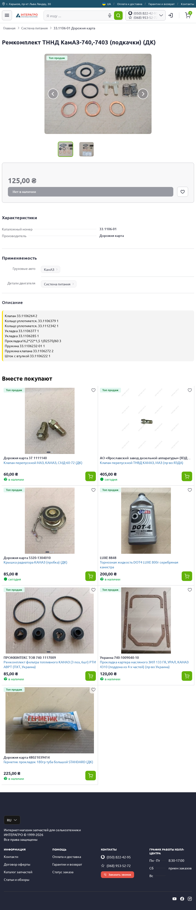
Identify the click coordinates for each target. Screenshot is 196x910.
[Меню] (7, 15)
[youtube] (174, 898)
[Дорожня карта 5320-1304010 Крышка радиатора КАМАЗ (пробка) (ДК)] (50, 521)
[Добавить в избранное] (182, 192)
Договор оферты (17, 864)
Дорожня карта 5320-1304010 (27, 558)
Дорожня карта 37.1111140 (25, 458)
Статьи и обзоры (16, 879)
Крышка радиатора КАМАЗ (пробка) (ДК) (35, 562)
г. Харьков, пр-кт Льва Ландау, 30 (28, 4)
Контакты (187, 4)
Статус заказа (62, 872)
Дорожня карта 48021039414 (27, 757)
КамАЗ (49, 269)
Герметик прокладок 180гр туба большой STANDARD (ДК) (48, 762)
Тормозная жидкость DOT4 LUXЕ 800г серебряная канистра (139, 564)
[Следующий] (143, 94)
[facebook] (182, 898)
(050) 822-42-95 (119, 857)
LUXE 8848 (108, 558)
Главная (9, 28)
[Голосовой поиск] (110, 15)
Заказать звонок (120, 875)
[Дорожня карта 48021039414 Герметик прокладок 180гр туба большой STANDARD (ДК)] (50, 720)
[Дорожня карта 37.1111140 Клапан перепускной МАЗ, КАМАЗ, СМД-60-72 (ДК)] (50, 421)
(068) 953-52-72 (119, 865)
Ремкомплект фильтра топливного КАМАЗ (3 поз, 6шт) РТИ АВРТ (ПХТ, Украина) (50, 664)
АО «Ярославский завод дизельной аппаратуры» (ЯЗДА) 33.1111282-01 (145, 458)
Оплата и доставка (129, 4)
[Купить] (90, 476)
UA (109, 4)
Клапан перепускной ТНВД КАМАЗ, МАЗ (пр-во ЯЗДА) (141, 462)
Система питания (34, 28)
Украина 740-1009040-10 (119, 657)
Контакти (11, 856)
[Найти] (118, 15)
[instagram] (189, 898)
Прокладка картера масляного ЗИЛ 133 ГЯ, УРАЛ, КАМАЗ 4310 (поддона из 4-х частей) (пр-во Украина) (144, 664)
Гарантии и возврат (161, 4)
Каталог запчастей (18, 872)
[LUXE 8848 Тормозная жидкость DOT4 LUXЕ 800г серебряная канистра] (146, 521)
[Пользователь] (170, 15)
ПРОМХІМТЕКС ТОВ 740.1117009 (30, 657)
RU (9, 820)
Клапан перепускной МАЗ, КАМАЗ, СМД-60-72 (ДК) (43, 462)
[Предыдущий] (53, 94)
